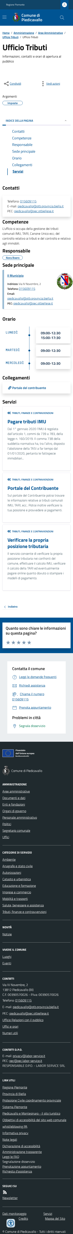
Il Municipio (15, 275)
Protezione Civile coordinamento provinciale (31, 1100)
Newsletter (10, 1197)
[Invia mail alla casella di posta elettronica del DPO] (29, 1055)
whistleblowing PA (14, 1126)
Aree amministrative (16, 791)
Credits (23, 1218)
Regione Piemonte (15, 5)
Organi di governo (14, 810)
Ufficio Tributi (10, 37)
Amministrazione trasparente (22, 1151)
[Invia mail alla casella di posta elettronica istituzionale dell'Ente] (36, 1007)
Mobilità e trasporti (15, 898)
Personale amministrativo (19, 817)
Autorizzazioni (11, 872)
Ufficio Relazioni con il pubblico (22, 1019)
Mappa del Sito (55, 1218)
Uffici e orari (10, 1026)
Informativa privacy (15, 1133)
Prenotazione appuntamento (21, 1166)
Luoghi (6, 956)
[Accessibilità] (11, 1223)
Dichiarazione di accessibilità (21, 1146)
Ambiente (9, 859)
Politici (6, 824)
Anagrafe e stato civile (17, 866)
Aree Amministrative (50, 33)
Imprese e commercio (16, 892)
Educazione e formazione (19, 885)
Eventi (6, 963)
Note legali (9, 1139)
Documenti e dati (13, 797)
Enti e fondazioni (13, 804)
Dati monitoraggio (14, 1213)
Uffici (5, 837)
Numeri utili (10, 1033)
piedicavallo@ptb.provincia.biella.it (41, 206)
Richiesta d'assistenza (17, 1171)
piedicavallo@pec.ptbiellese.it (34, 211)
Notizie (7, 934)
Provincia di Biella (14, 1093)
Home (6, 33)
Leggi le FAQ (10, 1156)
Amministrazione (24, 33)
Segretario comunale (16, 830)
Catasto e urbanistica (16, 879)
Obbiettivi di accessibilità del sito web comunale (34, 1119)
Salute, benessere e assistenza (23, 905)
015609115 (28, 201)
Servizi (47, 1213)
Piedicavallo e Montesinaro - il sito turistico (31, 1113)
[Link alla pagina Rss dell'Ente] (4, 1192)
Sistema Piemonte (14, 1106)
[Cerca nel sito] (60, 17)
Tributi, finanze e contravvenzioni (24, 911)
